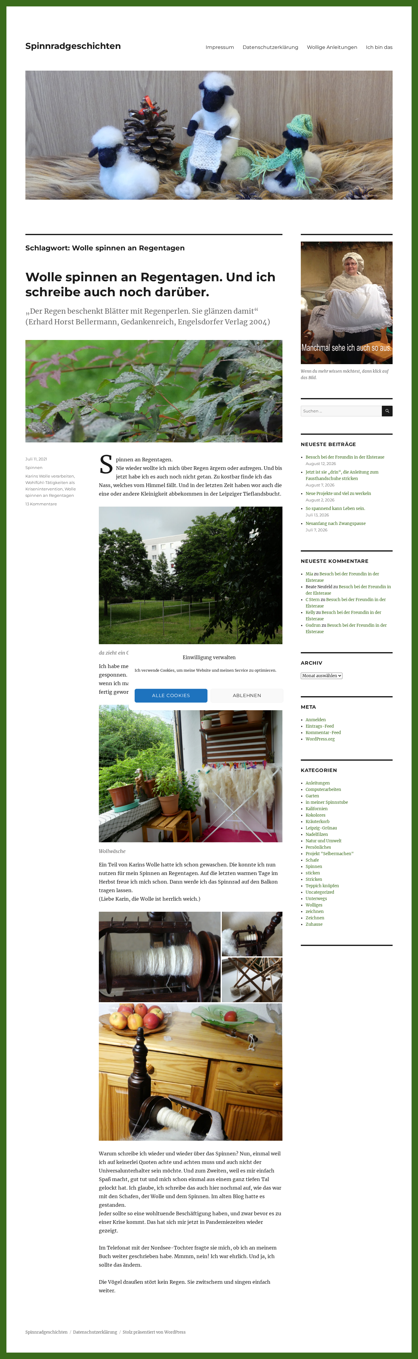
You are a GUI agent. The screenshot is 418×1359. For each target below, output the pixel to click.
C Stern (313, 599)
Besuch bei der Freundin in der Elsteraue (345, 457)
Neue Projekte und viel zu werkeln (338, 493)
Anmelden (316, 719)
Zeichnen (315, 918)
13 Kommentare (41, 503)
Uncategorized (320, 892)
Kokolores (316, 815)
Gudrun (313, 625)
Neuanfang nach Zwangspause (336, 523)
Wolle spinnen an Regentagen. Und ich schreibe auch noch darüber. (150, 284)
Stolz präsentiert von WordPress (154, 1332)
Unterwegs (316, 898)
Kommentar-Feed (323, 732)
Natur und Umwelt (323, 841)
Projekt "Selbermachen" (330, 853)
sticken (313, 873)
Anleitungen (318, 783)
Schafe (312, 860)
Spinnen (34, 467)
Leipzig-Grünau (321, 828)
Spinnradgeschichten (73, 46)
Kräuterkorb (318, 821)
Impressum (220, 47)
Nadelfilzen (317, 834)
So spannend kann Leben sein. (335, 508)
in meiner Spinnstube (327, 802)
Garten (312, 796)
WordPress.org (320, 739)
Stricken (314, 879)
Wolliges (314, 905)
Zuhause (314, 924)
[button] (160, 957)
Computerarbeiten (323, 789)
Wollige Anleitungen (332, 47)
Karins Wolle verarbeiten (49, 476)
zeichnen (315, 911)
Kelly (310, 612)
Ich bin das (379, 47)
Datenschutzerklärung (270, 47)
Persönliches (318, 847)
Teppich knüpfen (322, 885)
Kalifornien (317, 808)
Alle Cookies (171, 695)
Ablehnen (247, 695)
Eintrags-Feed (320, 726)
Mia (309, 574)
